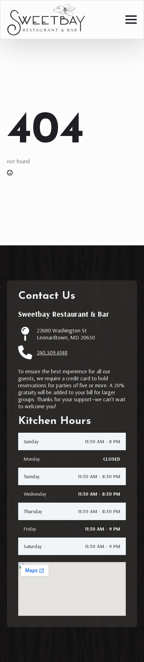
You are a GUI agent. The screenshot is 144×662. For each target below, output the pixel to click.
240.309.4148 (52, 352)
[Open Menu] (131, 19)
